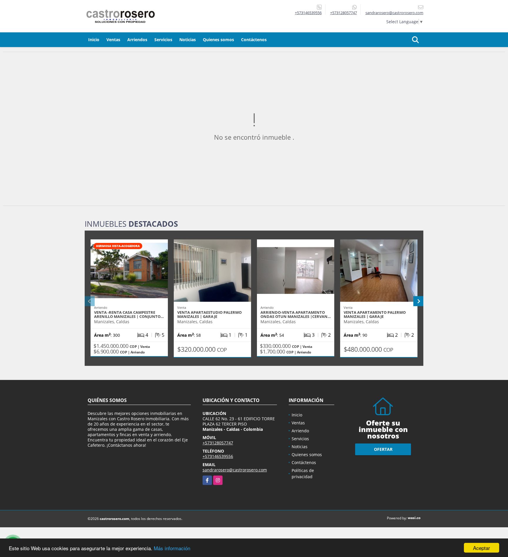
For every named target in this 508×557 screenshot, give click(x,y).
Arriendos (137, 39)
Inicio (93, 39)
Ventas (113, 39)
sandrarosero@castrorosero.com (235, 470)
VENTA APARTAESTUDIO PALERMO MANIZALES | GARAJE (209, 314)
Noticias (187, 39)
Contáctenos (254, 39)
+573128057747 (343, 12)
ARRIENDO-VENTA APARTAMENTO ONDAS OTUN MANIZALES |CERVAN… (295, 314)
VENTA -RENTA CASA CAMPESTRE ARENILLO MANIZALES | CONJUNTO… (129, 314)
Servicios (163, 39)
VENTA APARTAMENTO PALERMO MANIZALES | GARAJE (375, 314)
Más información (172, 548)
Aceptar (481, 547)
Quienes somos (218, 39)
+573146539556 (308, 12)
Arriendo (300, 430)
